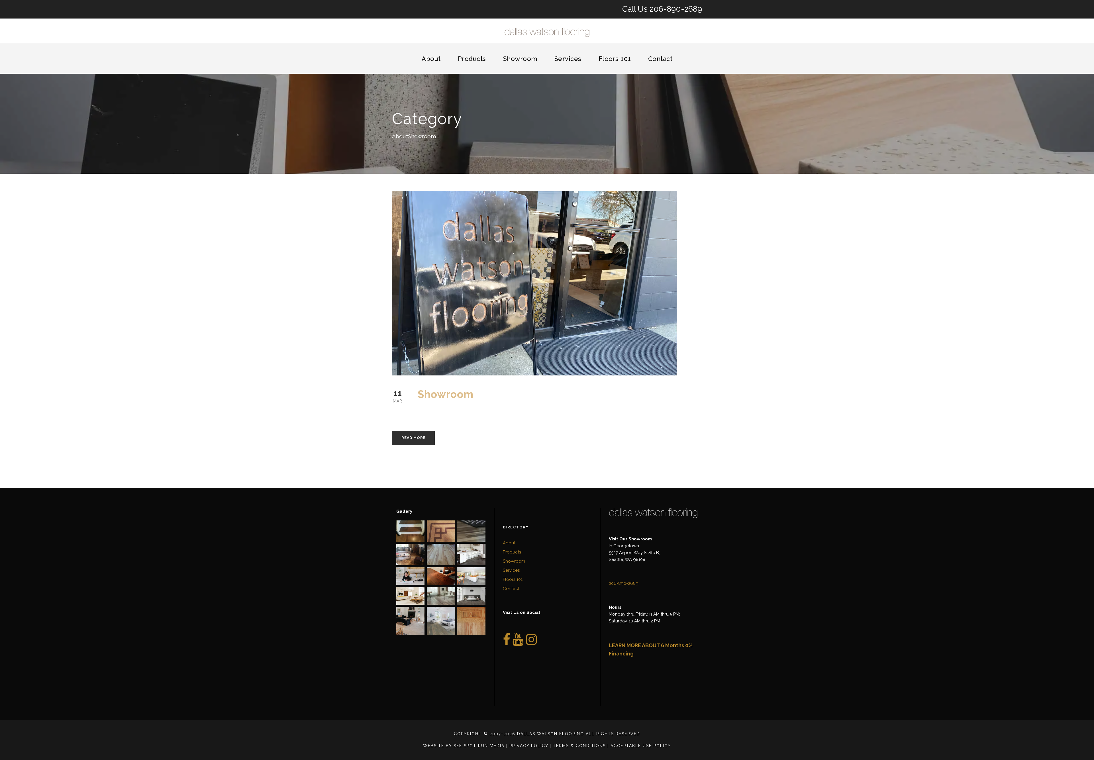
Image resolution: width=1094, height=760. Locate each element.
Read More (413, 438)
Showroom (520, 58)
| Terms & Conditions (578, 745)
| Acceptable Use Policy (639, 745)
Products (472, 58)
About (431, 58)
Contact (660, 58)
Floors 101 (615, 58)
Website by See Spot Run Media (464, 745)
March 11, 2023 (440, 410)
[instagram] (531, 642)
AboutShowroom (515, 410)
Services (567, 58)
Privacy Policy (528, 745)
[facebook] (506, 642)
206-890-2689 (676, 9)
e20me (476, 410)
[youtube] (518, 642)
